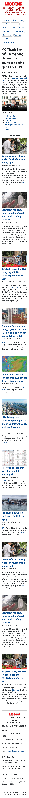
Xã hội (14, 20)
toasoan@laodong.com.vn (15, 751)
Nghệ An (4, 342)
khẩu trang (15, 287)
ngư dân (22, 532)
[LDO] (14, 146)
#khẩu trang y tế (10, 118)
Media (21, 20)
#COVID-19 (8, 120)
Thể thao (6, 24)
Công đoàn (6, 31)
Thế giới (5, 39)
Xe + (12, 39)
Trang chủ (6, 20)
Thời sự (14, 27)
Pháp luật (6, 27)
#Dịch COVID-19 (10, 122)
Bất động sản (7, 35)
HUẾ (3, 528)
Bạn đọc (22, 27)
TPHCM (4, 442)
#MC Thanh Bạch (10, 116)
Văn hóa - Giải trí (18, 31)
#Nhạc (7, 129)
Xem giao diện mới (9, 42)
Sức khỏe (17, 35)
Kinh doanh (15, 24)
